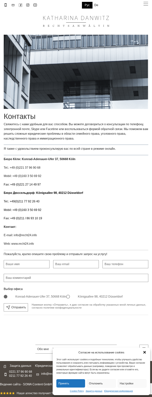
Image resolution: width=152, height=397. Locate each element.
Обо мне (43, 349)
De (96, 5)
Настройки (126, 383)
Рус (87, 5)
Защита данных (94, 391)
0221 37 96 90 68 (20, 371)
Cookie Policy (77, 391)
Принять (63, 383)
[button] (144, 352)
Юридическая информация (118, 391)
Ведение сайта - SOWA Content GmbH (26, 384)
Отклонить (96, 383)
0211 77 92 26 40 (20, 375)
